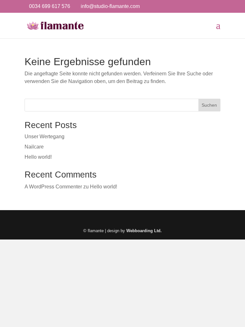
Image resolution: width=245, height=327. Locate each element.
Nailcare (34, 146)
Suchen (209, 105)
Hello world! (38, 157)
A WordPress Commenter (53, 186)
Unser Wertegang (44, 136)
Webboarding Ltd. (144, 230)
